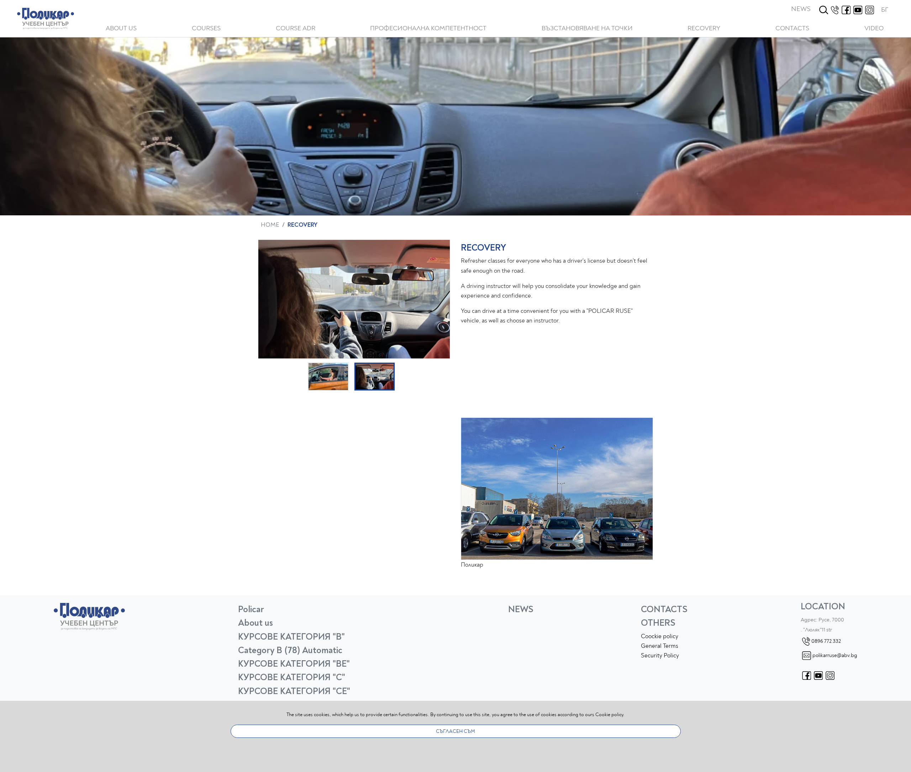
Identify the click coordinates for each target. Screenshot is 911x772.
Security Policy (660, 655)
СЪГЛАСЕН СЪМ (455, 731)
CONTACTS (792, 28)
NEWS (801, 9)
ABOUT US (121, 28)
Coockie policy (659, 636)
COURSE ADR (295, 28)
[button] (206, 28)
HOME (270, 225)
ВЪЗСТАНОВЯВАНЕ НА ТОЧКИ (587, 28)
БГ (884, 10)
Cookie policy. (610, 714)
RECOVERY (704, 28)
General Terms (659, 646)
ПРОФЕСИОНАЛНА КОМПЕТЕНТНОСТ (428, 28)
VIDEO (874, 28)
